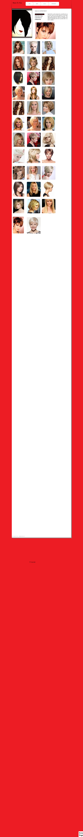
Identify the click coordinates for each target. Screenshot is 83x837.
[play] (53, 37)
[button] (45, 30)
